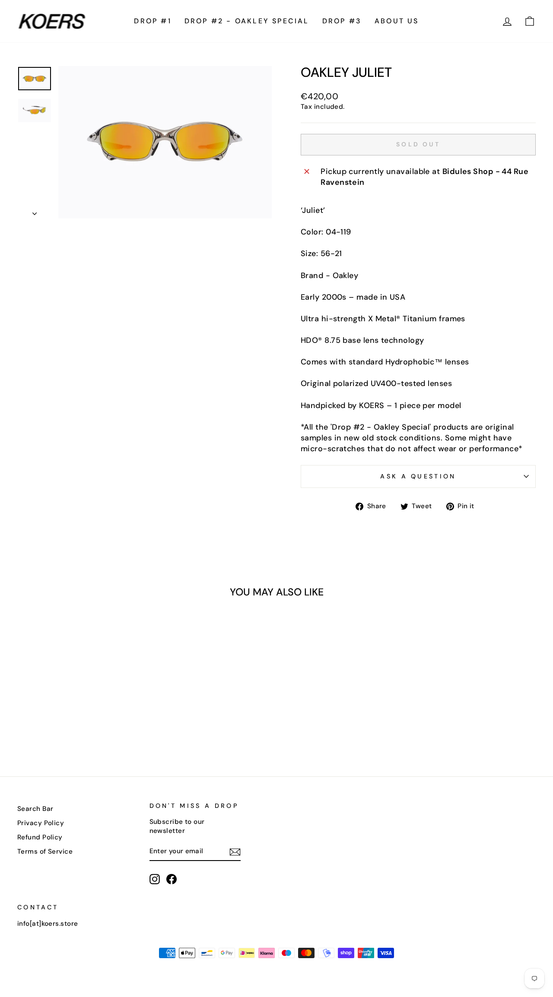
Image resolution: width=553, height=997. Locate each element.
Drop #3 (342, 20)
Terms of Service (45, 851)
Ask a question (418, 476)
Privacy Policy (40, 823)
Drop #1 (152, 20)
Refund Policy (40, 837)
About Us (397, 20)
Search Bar (35, 808)
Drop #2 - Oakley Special (246, 20)
